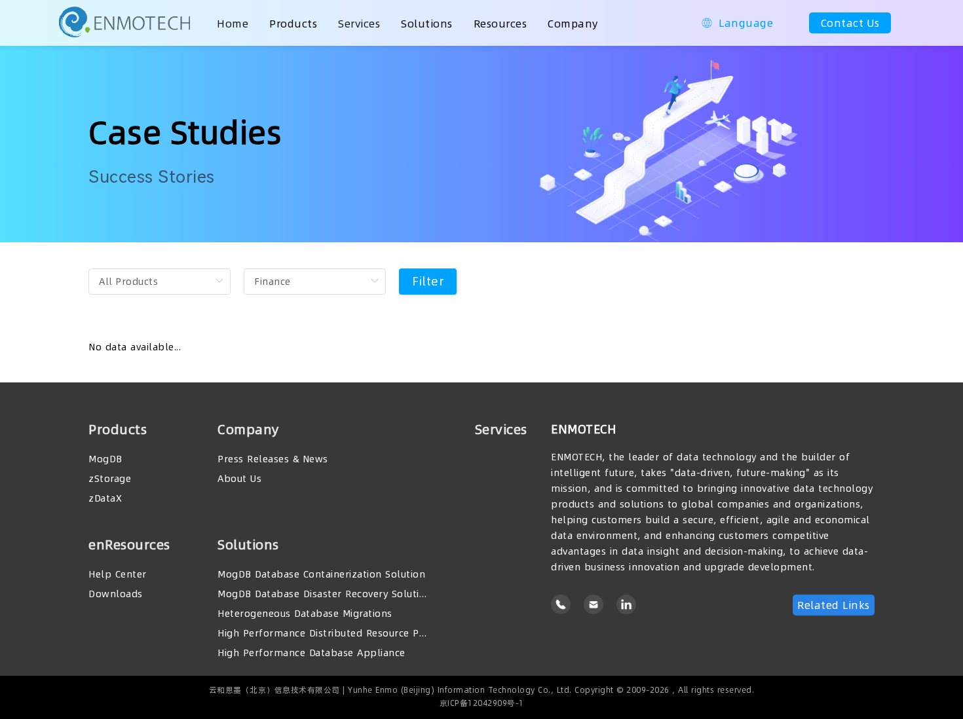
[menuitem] (293, 23)
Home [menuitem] (232, 23)
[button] (737, 23)
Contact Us (850, 23)
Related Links (833, 605)
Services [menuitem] (359, 23)
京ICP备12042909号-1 (482, 703)
